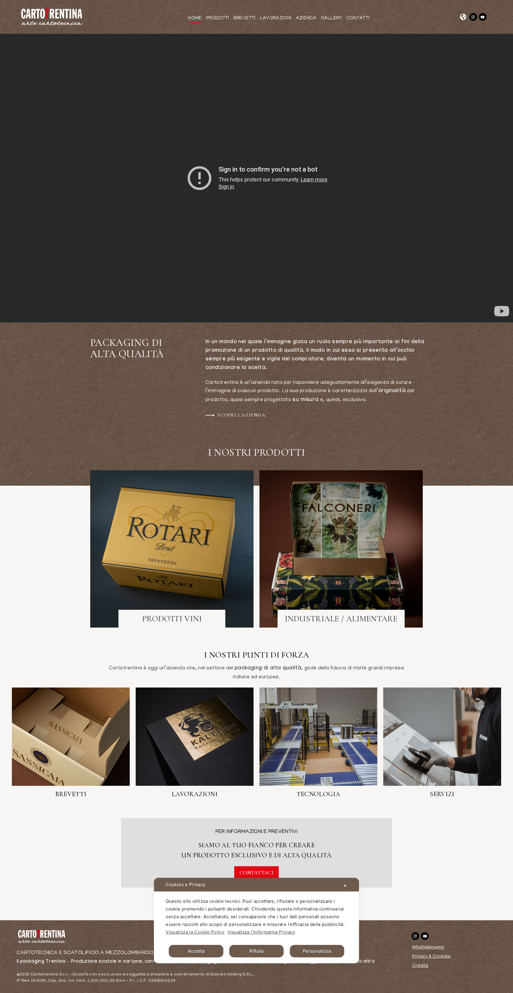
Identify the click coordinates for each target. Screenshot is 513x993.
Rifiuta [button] (256, 951)
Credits (420, 966)
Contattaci (256, 872)
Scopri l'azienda (241, 415)
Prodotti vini (172, 619)
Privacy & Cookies (431, 956)
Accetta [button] (196, 951)
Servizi (442, 794)
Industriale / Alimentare (341, 619)
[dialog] (256, 920)
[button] (463, 17)
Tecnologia (319, 794)
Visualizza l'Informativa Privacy (261, 932)
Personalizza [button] (317, 951)
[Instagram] (473, 17)
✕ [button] (345, 886)
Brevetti (71, 794)
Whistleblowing (428, 947)
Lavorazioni (195, 794)
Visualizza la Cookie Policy (195, 932)
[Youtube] (483, 17)
